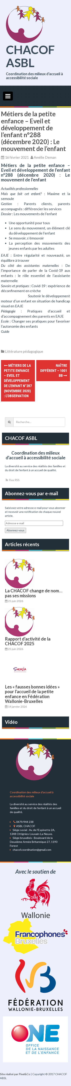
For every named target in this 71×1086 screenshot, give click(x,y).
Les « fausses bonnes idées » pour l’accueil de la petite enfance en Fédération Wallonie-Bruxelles (32, 694)
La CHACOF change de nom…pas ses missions (33, 593)
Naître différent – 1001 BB (53, 370)
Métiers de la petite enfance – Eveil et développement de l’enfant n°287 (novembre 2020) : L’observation (18, 380)
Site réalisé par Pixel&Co (15, 1074)
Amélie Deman (45, 157)
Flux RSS (14, 480)
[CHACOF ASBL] (25, 24)
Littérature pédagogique (24, 351)
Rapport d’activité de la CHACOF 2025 (27, 641)
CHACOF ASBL (30, 56)
